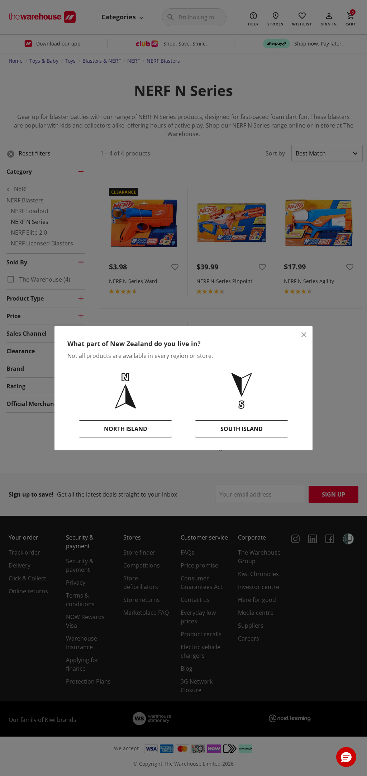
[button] (346, 757)
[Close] (304, 334)
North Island (125, 429)
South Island (241, 429)
